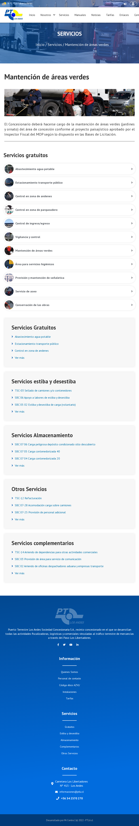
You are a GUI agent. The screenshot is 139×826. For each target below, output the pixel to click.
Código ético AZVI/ (69, 685)
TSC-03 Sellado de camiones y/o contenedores (43, 390)
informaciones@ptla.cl (72, 791)
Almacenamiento (70, 740)
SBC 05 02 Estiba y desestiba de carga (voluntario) (45, 404)
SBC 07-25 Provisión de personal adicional (40, 512)
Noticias (96, 15)
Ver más (19, 357)
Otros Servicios (69, 753)
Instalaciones (70, 691)
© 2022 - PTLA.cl (84, 820)
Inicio (32, 15)
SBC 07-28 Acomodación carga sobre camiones (43, 505)
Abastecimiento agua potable (33, 336)
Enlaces (124, 15)
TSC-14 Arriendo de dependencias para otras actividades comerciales (56, 552)
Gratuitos (69, 726)
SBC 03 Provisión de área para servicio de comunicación (48, 559)
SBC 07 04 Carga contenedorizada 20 (37, 458)
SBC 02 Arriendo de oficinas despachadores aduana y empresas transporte (59, 566)
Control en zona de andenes (32, 350)
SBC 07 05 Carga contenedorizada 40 (37, 451)
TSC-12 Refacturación (28, 498)
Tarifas (110, 15)
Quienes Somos (69, 672)
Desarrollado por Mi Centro (60, 820)
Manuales (80, 15)
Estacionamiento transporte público (37, 343)
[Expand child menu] (54, 15)
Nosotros (46, 15)
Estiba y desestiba (69, 733)
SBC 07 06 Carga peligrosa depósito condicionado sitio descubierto (55, 444)
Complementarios (69, 746)
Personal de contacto (69, 678)
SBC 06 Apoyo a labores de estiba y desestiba (42, 397)
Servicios (64, 15)
